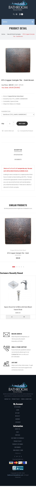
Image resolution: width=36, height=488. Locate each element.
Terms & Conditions (26, 399)
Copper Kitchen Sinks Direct (18, 250)
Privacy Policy (16, 399)
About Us (17, 429)
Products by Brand (17, 444)
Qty (2, 124)
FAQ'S (17, 432)
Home (3, 34)
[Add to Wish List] (32, 217)
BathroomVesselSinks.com (15, 475)
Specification (18, 155)
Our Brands (17, 447)
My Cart (17, 413)
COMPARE (17, 419)
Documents (18, 159)
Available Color (5, 111)
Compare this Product (26, 131)
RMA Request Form (18, 450)
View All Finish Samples (14, 34)
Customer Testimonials (17, 438)
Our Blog (17, 435)
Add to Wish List (9, 131)
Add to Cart (22, 123)
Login (17, 410)
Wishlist (17, 416)
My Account (17, 407)
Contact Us (15, 354)
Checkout (18, 422)
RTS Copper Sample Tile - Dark (18, 253)
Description (18, 150)
